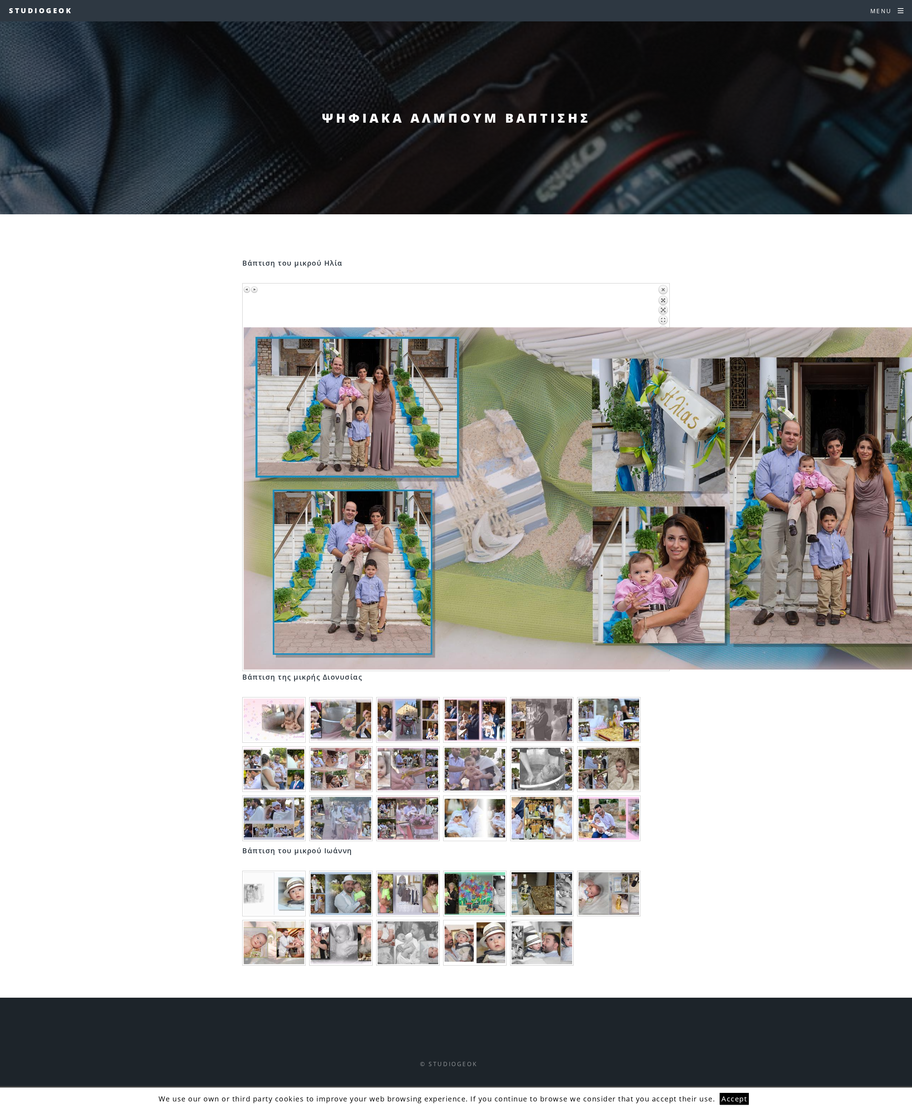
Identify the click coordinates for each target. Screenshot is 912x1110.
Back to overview (663, 306)
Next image (254, 289)
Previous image (247, 289)
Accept (734, 1099)
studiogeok (40, 10)
